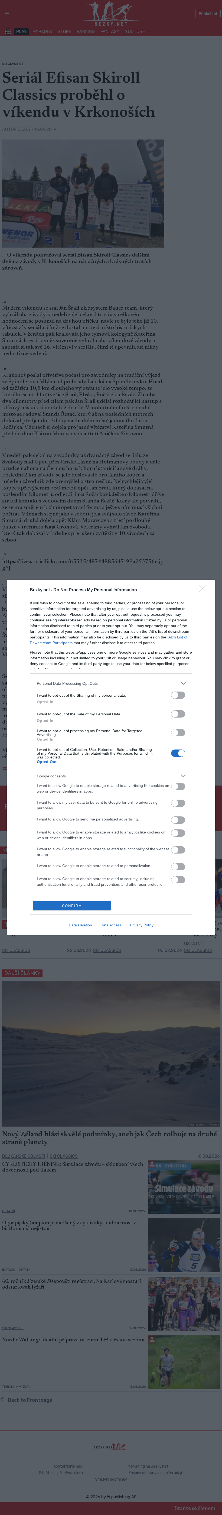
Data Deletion (80, 925)
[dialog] (111, 757)
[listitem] (111, 683)
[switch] (178, 695)
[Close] (205, 590)
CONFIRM (72, 906)
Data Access (111, 925)
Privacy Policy (142, 925)
